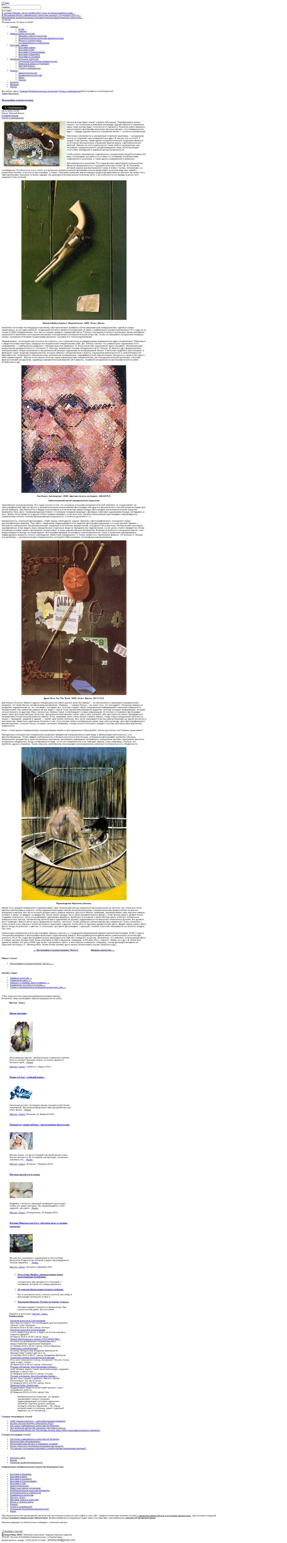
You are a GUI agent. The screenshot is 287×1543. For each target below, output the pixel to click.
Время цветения (18, 1013)
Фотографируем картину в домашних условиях (34, 1444)
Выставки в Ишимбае (21, 1474)
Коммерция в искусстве (22, 1495)
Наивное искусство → (21, 978)
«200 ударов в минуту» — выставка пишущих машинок (37, 1421)
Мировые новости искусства (24, 1499)
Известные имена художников (25, 1488)
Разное (14, 1504)
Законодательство (19, 1486)
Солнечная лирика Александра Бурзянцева (32, 1357)
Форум (13, 1460)
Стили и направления (70, 91)
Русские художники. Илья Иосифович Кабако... (33, 1367)
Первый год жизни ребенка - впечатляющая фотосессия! (40, 1124)
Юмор (13, 1511)
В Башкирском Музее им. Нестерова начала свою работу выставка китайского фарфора (55, 1430)
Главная (24, 91)
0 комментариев (10, 115)
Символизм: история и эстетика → (27, 985)
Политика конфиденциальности (26, 1462)
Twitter (5, 93)
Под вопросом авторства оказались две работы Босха (37, 1428)
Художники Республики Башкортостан (29, 1509)
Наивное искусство (103, 950)
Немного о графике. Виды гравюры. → (29, 982)
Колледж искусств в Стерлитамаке (27, 1320)
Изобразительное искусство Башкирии (30, 1490)
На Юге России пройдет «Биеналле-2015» (32, 1423)
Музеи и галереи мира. (22, 1502)
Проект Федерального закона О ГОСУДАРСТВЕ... (35, 1339)
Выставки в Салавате (21, 1479)
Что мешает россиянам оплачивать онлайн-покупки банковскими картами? (48, 1448)
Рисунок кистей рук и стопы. (25, 1174)
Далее (29, 1062)
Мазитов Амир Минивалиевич (25, 1441)
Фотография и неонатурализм (17, 100)
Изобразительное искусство (43, 91)
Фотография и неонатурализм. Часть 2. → (32, 963)
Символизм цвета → (20, 980)
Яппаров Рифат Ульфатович (24, 1385)
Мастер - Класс (17, 1067)
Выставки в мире (18, 1476)
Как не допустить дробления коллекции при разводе (36, 1446)
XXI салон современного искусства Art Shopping (34, 1425)
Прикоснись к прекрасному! (24, 1348)
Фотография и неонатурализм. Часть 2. (56, 950)
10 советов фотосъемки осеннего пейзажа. (41, 1289)
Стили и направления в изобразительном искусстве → (38, 987)
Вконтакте (13, 93)
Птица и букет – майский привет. (27, 1077)
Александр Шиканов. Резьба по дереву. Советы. (43, 1302)
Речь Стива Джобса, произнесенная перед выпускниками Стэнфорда (40, 1275)
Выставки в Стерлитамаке (23, 1481)
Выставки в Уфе (18, 1483)
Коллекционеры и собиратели (25, 1493)
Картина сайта (17, 1458)
